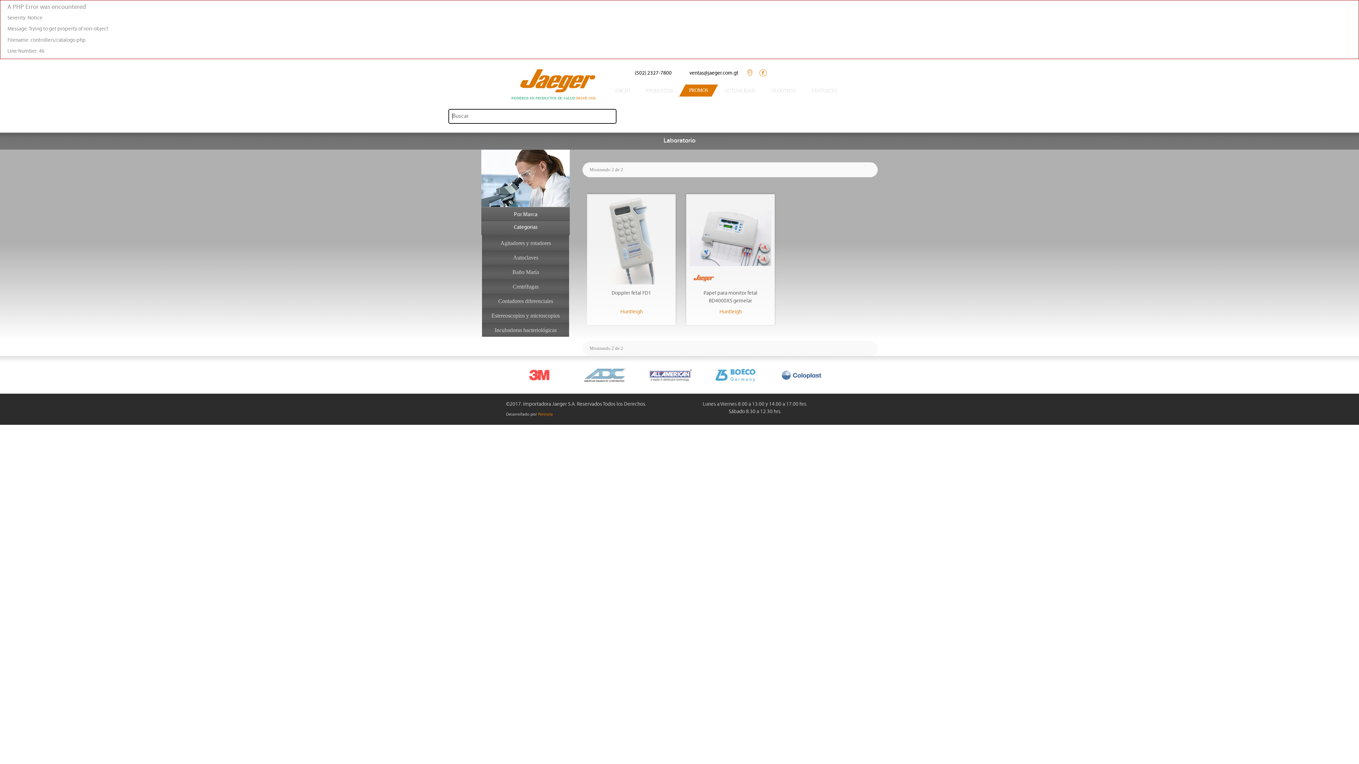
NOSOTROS (783, 90)
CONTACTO (824, 90)
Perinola (545, 414)
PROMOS (698, 90)
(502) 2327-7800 (653, 73)
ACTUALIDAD (739, 90)
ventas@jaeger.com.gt (713, 73)
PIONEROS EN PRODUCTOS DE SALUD (553, 98)
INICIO (622, 90)
